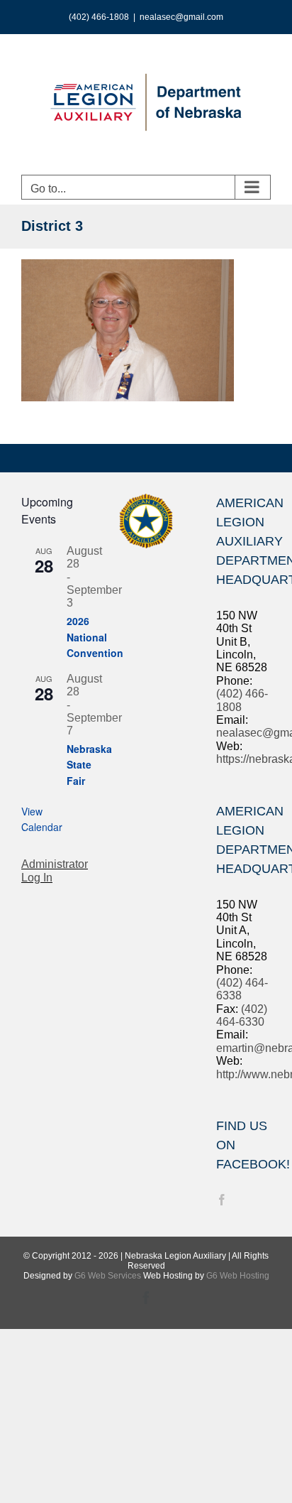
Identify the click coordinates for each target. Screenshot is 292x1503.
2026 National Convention (95, 637)
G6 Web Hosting (237, 1276)
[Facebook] (222, 1199)
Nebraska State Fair (89, 765)
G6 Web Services (107, 1276)
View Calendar (41, 819)
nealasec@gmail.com (181, 17)
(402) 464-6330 (241, 1015)
